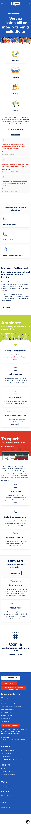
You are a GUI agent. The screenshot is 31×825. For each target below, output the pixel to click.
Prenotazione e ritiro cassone (11, 759)
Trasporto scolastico (8, 775)
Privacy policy (5, 718)
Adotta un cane (6, 786)
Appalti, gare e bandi (8, 704)
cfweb (8, 807)
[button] (2, 3)
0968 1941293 (14, 689)
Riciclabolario (5, 756)
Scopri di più (15, 573)
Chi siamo (6, 307)
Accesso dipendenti (7, 710)
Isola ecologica (6, 753)
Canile (15, 94)
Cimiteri (15, 110)
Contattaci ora (12, 678)
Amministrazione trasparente (11, 701)
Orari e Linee (5, 769)
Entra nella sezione (7, 333)
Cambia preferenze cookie (10, 725)
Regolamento (5, 795)
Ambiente (15, 61)
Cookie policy (5, 721)
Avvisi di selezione (7, 715)
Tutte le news (15, 134)
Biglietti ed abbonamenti (9, 772)
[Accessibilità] (28, 822)
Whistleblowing (6, 713)
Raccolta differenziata (8, 750)
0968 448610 (9, 684)
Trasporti (15, 77)
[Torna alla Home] (15, 3)
